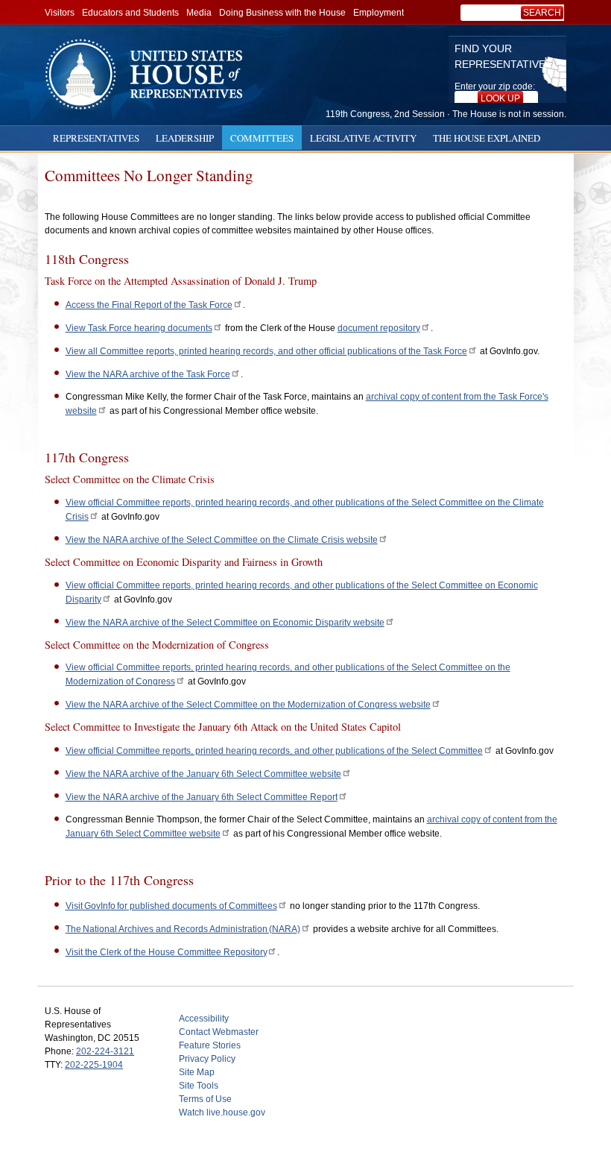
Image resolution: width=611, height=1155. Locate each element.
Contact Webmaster (219, 1032)
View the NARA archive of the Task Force (148, 374)
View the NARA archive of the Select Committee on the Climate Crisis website (222, 540)
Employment (378, 12)
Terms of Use (205, 1099)
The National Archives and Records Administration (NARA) (183, 929)
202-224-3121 (105, 1051)
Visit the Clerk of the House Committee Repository (166, 952)
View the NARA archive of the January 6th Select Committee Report (202, 797)
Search (542, 12)
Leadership (185, 138)
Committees (262, 138)
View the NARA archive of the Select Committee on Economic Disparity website (225, 622)
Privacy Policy (207, 1059)
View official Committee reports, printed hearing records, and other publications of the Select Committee (274, 751)
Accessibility (204, 1018)
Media (199, 12)
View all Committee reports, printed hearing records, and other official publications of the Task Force (266, 351)
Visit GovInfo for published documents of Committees (171, 906)
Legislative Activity (363, 138)
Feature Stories (210, 1045)
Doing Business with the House (282, 12)
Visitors (60, 12)
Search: (544, 12)
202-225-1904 (94, 1065)
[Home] (149, 74)
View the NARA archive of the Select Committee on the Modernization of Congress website (248, 704)
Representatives (96, 138)
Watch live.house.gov (222, 1112)
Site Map (197, 1072)
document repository (379, 328)
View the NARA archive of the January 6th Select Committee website (203, 774)
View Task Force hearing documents (139, 328)
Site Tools (198, 1085)
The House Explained (486, 138)
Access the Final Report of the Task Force (149, 305)
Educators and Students (130, 12)
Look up (500, 98)
